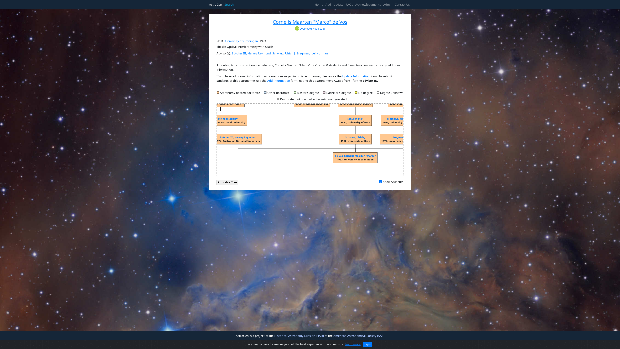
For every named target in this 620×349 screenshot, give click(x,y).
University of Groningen (241, 41)
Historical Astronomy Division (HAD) (299, 336)
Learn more (353, 344)
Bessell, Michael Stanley (223, 118)
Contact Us (402, 4)
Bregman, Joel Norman (312, 53)
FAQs (349, 4)
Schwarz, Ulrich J (283, 53)
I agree (367, 344)
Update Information (356, 76)
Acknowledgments (368, 4)
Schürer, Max (355, 118)
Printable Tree (227, 182)
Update (338, 4)
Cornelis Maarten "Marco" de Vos (310, 22)
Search (229, 4)
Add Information (278, 81)
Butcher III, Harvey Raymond (251, 53)
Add (328, 4)
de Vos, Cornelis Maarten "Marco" (355, 155)
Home (319, 4)
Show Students (393, 182)
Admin (387, 4)
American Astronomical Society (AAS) (358, 336)
